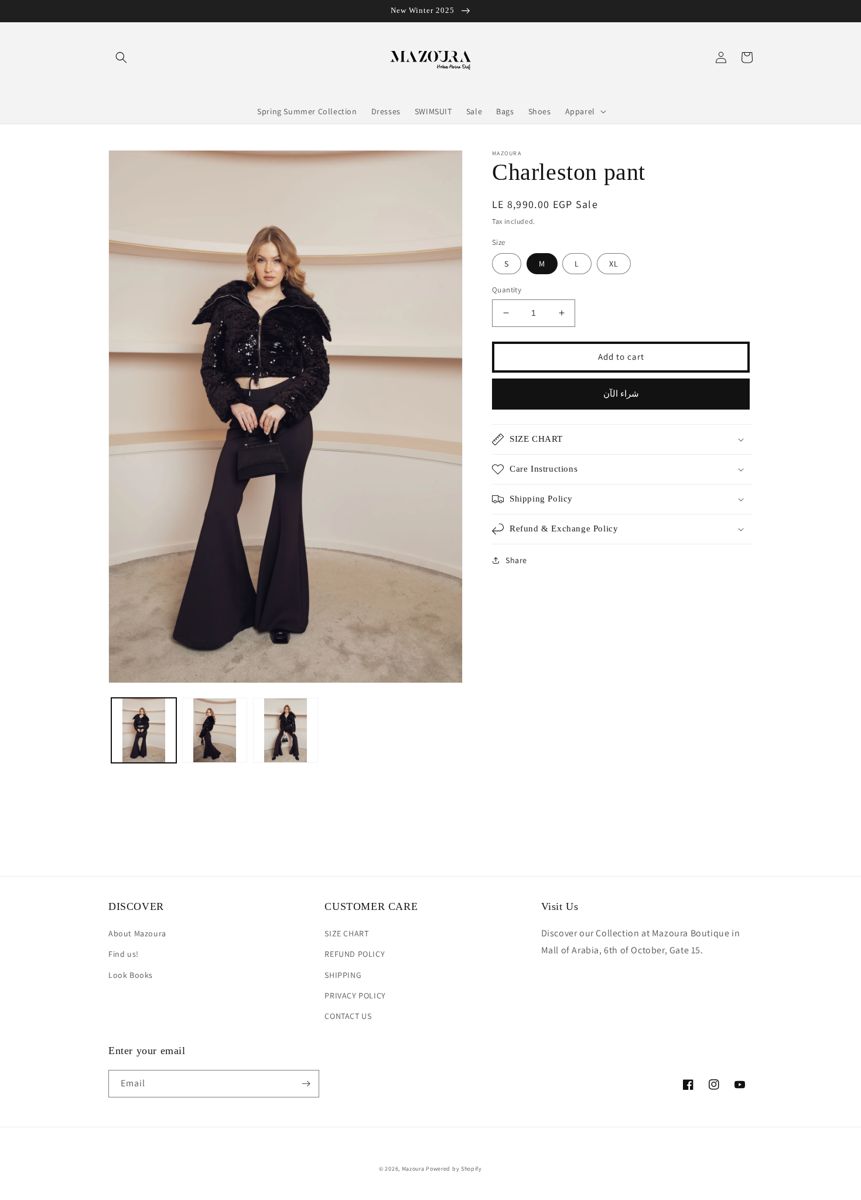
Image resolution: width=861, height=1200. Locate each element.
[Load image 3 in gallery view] (285, 730)
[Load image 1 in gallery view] (143, 730)
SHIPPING (342, 975)
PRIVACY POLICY (354, 995)
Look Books (130, 975)
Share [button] (516, 560)
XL (614, 263)
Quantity (506, 290)
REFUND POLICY (354, 954)
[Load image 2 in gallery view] (214, 730)
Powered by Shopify (454, 1168)
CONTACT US (347, 1016)
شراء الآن (621, 393)
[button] (121, 57)
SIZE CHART (346, 933)
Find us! (123, 954)
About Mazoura (137, 933)
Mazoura (413, 1168)
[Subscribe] (306, 1083)
